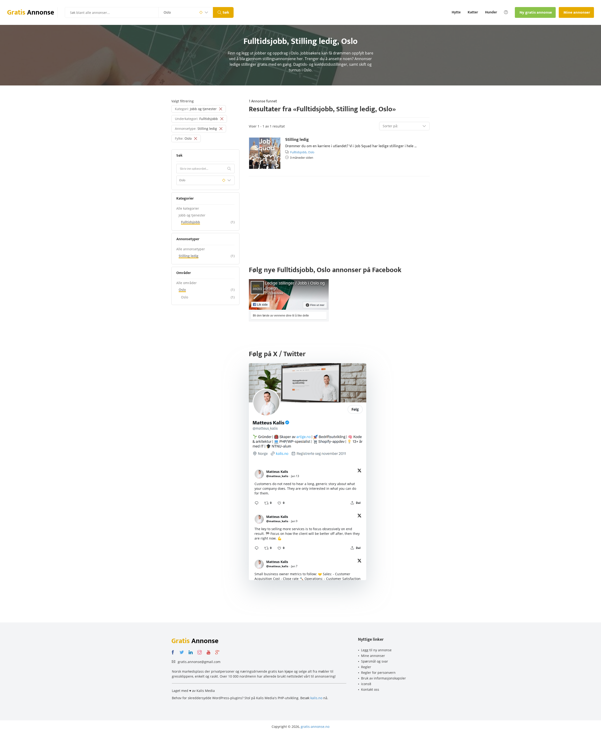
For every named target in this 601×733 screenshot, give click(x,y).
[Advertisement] (339, 216)
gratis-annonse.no (315, 726)
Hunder (491, 12)
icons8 (366, 684)
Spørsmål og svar (374, 661)
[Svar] (256, 503)
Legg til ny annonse (376, 650)
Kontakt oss (370, 689)
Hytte (456, 12)
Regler (366, 667)
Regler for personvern (378, 672)
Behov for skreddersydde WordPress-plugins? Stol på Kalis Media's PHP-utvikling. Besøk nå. (250, 698)
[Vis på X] (359, 471)
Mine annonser (373, 655)
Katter (473, 12)
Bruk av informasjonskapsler (383, 678)
